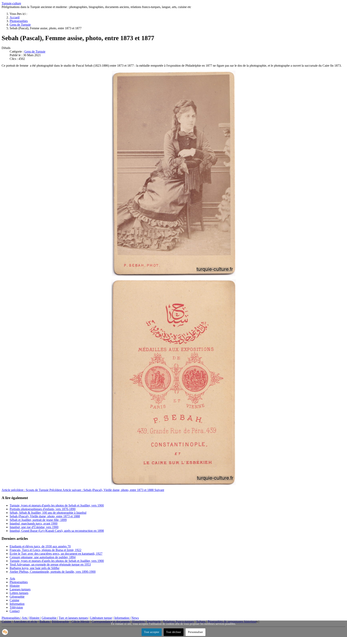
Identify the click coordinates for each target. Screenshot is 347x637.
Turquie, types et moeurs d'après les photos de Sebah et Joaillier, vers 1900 (57, 505)
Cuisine (14, 600)
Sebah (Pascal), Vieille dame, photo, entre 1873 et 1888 (45, 516)
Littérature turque (101, 618)
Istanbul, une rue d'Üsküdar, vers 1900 (34, 527)
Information (17, 603)
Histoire (15, 585)
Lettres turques (19, 593)
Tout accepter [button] (151, 632)
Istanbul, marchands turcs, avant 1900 (33, 523)
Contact (14, 611)
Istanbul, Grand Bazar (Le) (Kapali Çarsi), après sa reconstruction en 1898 (57, 530)
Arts (12, 578)
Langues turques (20, 589)
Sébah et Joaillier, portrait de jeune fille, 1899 (38, 520)
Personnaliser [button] (195, 632)
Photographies (19, 582)
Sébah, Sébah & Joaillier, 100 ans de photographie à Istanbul (48, 512)
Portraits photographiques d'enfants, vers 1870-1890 (43, 509)
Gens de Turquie (34, 51)
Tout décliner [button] (173, 632)
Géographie (17, 596)
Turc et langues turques (73, 618)
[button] (5, 632)
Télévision (16, 607)
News (135, 618)
